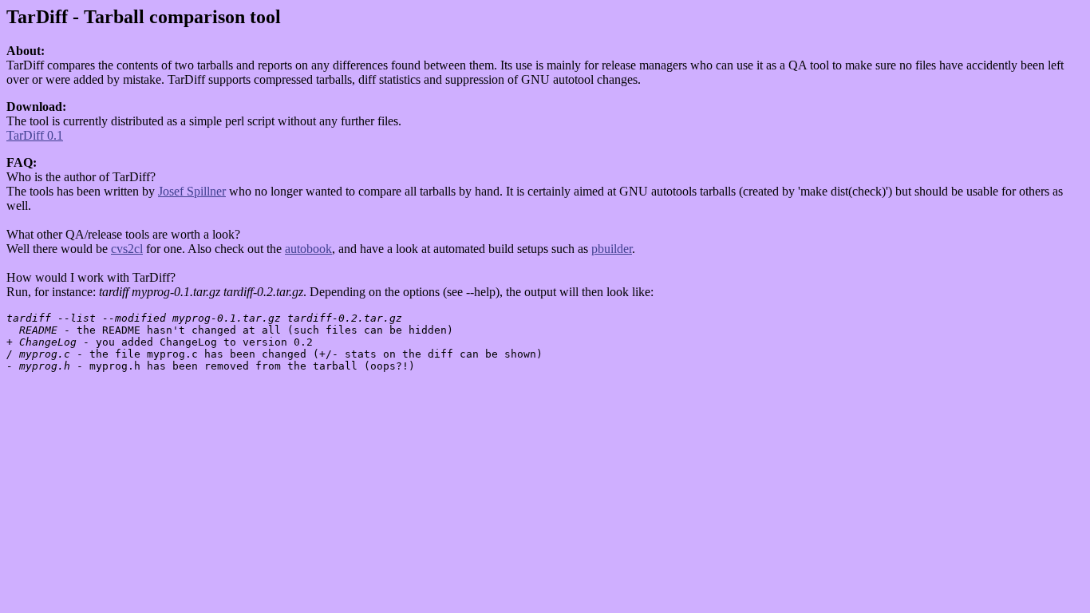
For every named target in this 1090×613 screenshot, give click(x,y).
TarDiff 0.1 (34, 135)
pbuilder (611, 248)
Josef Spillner (192, 191)
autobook (308, 248)
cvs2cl (127, 248)
